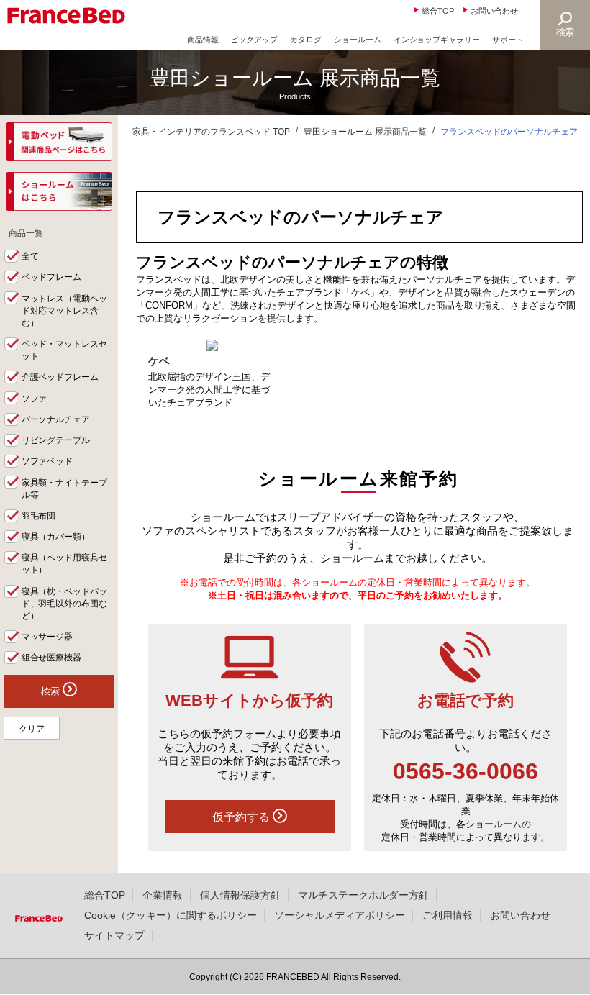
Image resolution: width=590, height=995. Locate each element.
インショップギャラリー (437, 39)
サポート (508, 39)
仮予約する (242, 816)
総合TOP (438, 10)
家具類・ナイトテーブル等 (65, 489)
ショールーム (357, 39)
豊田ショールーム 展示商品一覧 (365, 132)
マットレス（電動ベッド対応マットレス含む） (65, 311)
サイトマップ (114, 935)
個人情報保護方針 (240, 895)
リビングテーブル (56, 440)
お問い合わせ (494, 10)
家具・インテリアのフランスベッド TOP (211, 132)
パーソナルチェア (56, 419)
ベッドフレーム (52, 277)
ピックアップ (254, 39)
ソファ (34, 399)
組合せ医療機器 (52, 658)
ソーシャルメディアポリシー (339, 915)
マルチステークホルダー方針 (363, 895)
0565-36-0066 (465, 771)
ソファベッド (47, 461)
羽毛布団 (39, 516)
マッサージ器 (47, 637)
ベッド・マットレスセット (65, 350)
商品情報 (203, 39)
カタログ (306, 39)
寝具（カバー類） (56, 537)
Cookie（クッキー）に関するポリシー (170, 915)
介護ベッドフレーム (60, 377)
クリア (32, 729)
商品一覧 (26, 233)
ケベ (159, 361)
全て (30, 256)
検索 (565, 32)
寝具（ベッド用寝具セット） (65, 564)
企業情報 (162, 895)
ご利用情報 (447, 915)
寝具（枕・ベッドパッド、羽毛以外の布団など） (65, 603)
